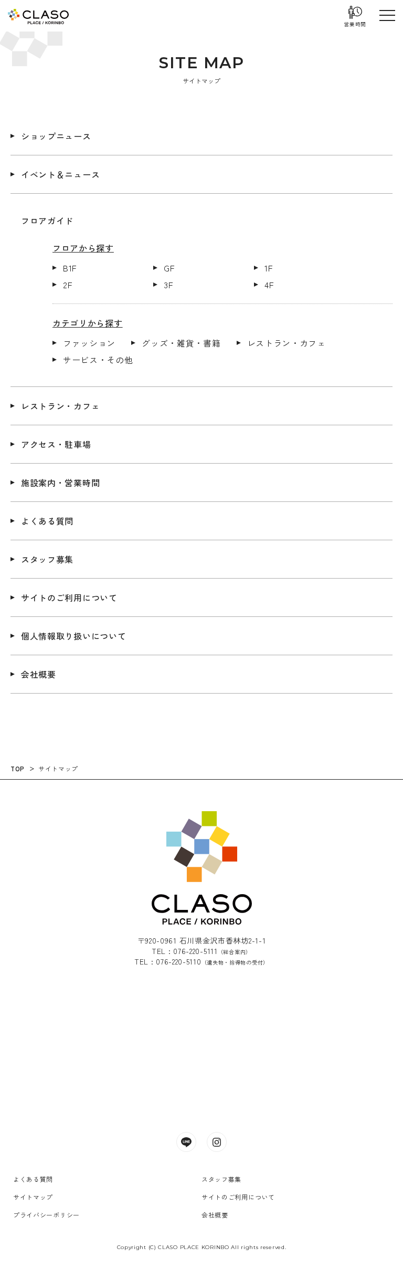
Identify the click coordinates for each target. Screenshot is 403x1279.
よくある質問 (47, 521)
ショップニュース (56, 136)
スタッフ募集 (47, 559)
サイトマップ (58, 768)
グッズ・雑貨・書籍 (181, 343)
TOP (17, 768)
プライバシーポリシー (46, 1214)
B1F (70, 267)
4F (268, 284)
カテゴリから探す (87, 323)
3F (168, 284)
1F (268, 267)
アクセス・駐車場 (56, 444)
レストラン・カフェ (286, 343)
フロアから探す (83, 248)
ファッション (89, 343)
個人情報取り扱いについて (73, 636)
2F (67, 284)
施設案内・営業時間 (60, 482)
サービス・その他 (98, 359)
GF (169, 267)
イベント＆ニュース (60, 174)
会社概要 (38, 674)
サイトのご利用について (69, 597)
